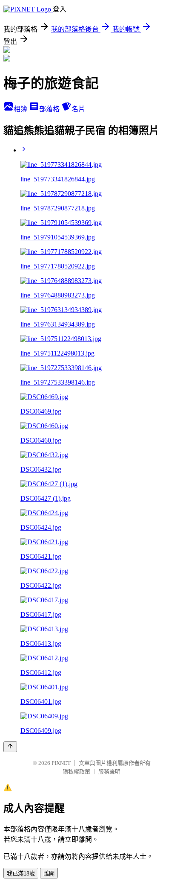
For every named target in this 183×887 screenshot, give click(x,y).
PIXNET (61, 763)
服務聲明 (109, 771)
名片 (78, 109)
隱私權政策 (76, 771)
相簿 (21, 109)
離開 (48, 873)
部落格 (50, 109)
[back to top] (10, 746)
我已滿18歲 (21, 873)
